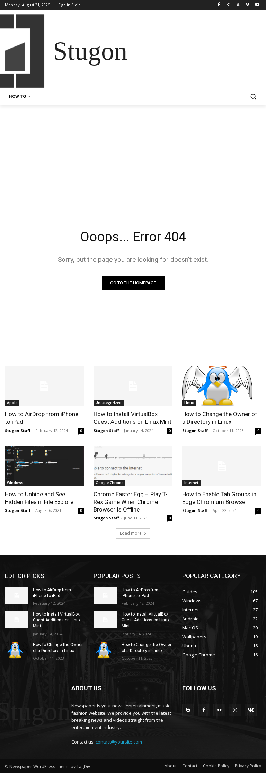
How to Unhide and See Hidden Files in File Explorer (40, 498)
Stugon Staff (17, 430)
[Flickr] (219, 710)
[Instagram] (228, 5)
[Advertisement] (133, 156)
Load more (131, 533)
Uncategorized (109, 402)
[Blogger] (188, 710)
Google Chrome (109, 482)
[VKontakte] (251, 710)
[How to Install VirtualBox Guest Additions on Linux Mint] (133, 386)
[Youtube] (257, 5)
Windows (15, 482)
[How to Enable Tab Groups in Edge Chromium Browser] (221, 466)
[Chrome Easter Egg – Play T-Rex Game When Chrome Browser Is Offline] (133, 466)
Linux (189, 402)
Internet (191, 482)
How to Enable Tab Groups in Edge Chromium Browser (219, 498)
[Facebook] (219, 5)
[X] (238, 5)
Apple (12, 402)
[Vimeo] (247, 5)
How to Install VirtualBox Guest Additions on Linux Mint (132, 418)
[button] (253, 96)
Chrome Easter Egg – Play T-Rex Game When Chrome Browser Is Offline (130, 502)
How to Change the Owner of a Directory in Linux (219, 418)
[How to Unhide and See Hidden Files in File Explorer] (44, 466)
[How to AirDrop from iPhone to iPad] (44, 386)
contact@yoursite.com (119, 742)
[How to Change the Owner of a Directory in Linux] (221, 386)
